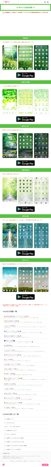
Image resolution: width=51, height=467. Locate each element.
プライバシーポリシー (31, 461)
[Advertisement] (25, 26)
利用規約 (25, 461)
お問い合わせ (12, 461)
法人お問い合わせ (19, 461)
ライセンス (39, 461)
